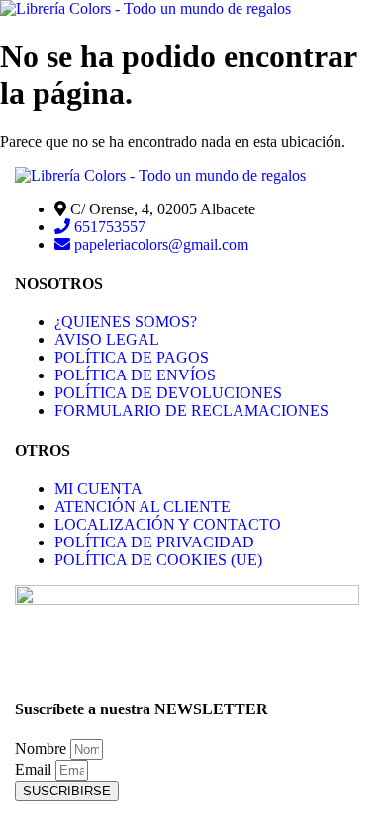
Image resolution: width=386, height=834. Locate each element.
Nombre (42, 748)
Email (35, 769)
